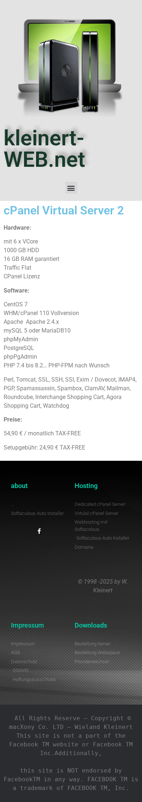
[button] (71, 188)
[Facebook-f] (39, 531)
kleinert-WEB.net (44, 148)
